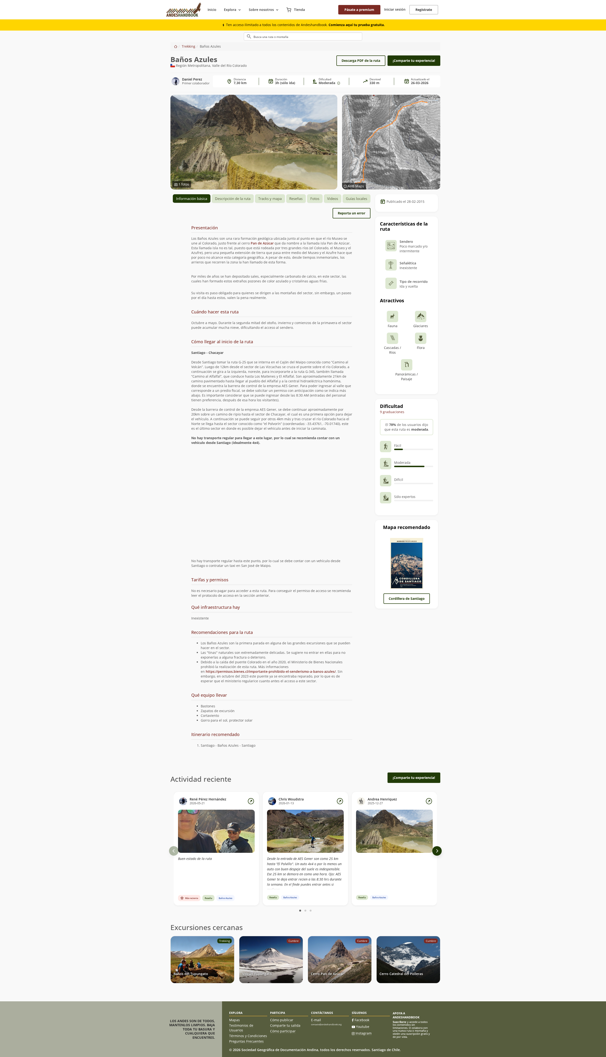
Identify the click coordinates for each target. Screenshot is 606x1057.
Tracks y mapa (270, 198)
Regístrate (423, 9)
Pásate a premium (359, 9)
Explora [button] (230, 9)
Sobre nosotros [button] (261, 9)
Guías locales (356, 198)
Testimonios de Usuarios (241, 1027)
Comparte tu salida (285, 1025)
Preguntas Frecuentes (246, 1041)
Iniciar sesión (394, 9)
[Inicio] (175, 46)
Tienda (299, 9)
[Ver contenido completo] (251, 801)
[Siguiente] (437, 851)
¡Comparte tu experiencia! (414, 60)
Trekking (188, 46)
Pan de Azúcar (262, 243)
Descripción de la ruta (232, 198)
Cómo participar (283, 1031)
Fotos (314, 198)
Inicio (212, 9)
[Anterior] (173, 851)
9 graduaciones (392, 412)
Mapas (234, 1020)
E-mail (316, 1020)
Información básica (191, 198)
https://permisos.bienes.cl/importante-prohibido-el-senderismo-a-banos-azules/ (271, 671)
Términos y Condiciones (248, 1036)
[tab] (271, 228)
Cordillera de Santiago (407, 598)
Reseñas (296, 198)
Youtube (362, 1026)
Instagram (364, 1033)
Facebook (362, 1020)
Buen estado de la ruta (195, 858)
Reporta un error (351, 213)
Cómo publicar (281, 1020)
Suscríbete (399, 1022)
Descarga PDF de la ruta (361, 60)
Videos (332, 198)
